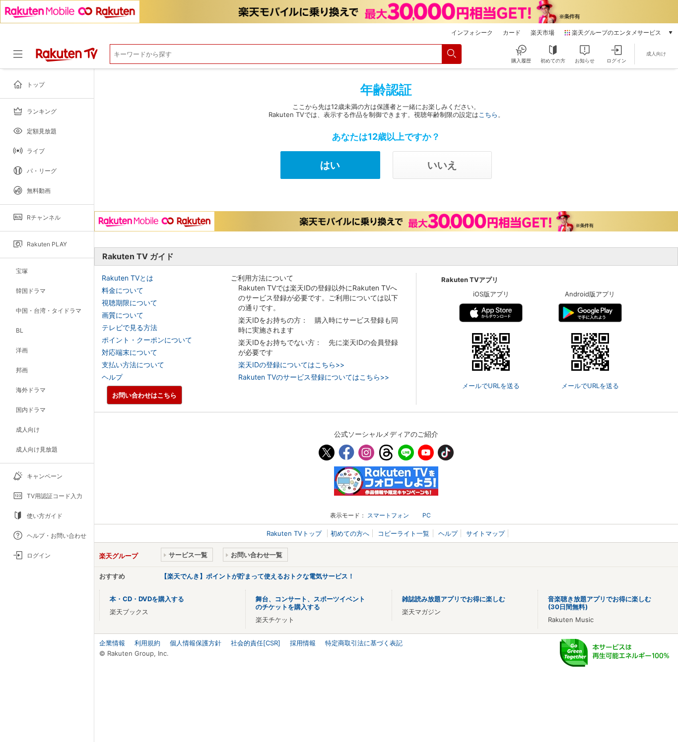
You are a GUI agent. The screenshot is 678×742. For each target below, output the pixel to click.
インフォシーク (472, 32)
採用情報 (303, 643)
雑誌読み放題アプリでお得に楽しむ (453, 599)
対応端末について (129, 352)
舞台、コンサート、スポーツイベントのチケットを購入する (310, 603)
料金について (122, 290)
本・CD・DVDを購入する (147, 599)
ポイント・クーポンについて (147, 340)
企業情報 (112, 643)
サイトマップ (485, 533)
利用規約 (147, 643)
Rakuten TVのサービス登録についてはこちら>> (313, 377)
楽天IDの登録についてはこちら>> (291, 364)
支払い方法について (133, 364)
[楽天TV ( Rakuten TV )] (67, 59)
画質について (122, 315)
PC (426, 515)
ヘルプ (112, 377)
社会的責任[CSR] (255, 643)
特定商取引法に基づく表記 (364, 643)
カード (512, 32)
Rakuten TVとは (127, 278)
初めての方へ (350, 533)
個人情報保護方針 (195, 643)
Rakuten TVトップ (295, 533)
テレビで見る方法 (129, 327)
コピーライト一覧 (403, 533)
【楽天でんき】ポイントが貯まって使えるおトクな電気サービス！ (257, 576)
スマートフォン (388, 515)
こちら (488, 114)
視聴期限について (129, 302)
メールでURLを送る (491, 386)
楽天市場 (542, 32)
